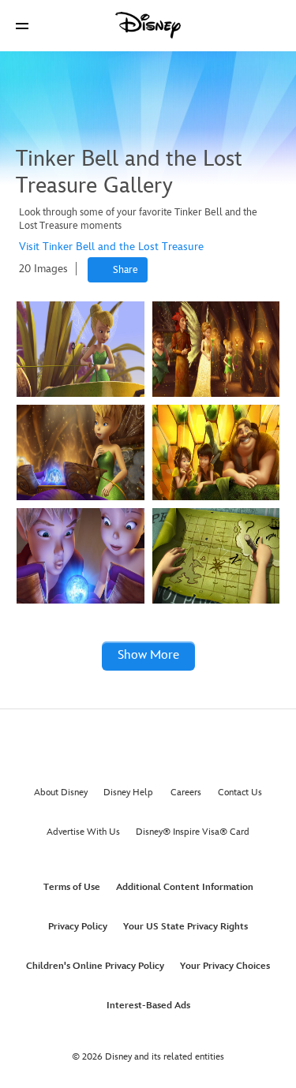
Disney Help (128, 792)
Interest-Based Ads (148, 1005)
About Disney (61, 792)
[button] (22, 25)
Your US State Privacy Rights (185, 927)
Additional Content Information (184, 887)
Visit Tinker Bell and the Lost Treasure (111, 246)
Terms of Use (71, 887)
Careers (185, 792)
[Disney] (148, 25)
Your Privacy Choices (225, 966)
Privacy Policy (77, 927)
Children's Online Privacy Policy (95, 966)
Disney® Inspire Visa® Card (192, 832)
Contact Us (240, 792)
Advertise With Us (83, 832)
